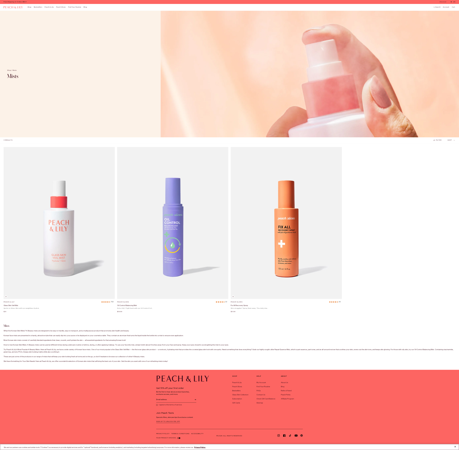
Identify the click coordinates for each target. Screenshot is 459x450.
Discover (443, 2)
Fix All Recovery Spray (239, 305)
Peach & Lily (49, 7)
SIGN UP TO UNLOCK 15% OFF (168, 421)
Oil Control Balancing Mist (127, 305)
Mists (15, 70)
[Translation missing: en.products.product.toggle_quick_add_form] (6, 296)
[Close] (455, 446)
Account (446, 7)
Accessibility (197, 433)
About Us (284, 382)
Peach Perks (285, 395)
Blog (282, 386)
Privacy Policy (162, 433)
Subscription (237, 399)
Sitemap (260, 403)
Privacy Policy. (200, 447)
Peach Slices (61, 7)
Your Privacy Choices (166, 438)
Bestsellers (38, 7)
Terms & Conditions (180, 433)
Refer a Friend (286, 391)
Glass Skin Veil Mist (11, 305)
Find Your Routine (263, 386)
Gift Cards (236, 403)
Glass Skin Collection (240, 395)
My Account (261, 382)
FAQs (259, 391)
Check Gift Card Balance (266, 399)
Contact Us (261, 395)
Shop (29, 7)
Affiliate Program (287, 399)
